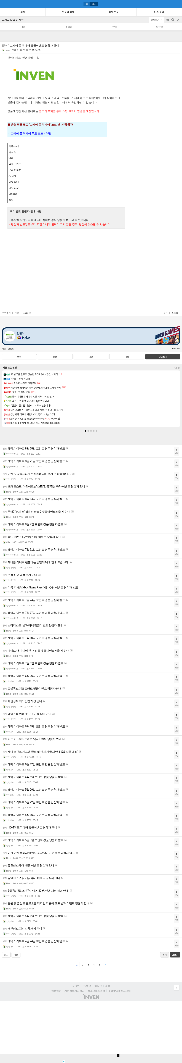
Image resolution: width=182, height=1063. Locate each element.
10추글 (113, 26)
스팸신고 (27, 313)
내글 (23, 26)
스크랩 (175, 313)
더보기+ (177, 368)
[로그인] (171, 4)
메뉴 (4, 348)
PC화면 (87, 986)
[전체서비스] (178, 4)
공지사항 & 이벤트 (13, 19)
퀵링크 (98, 986)
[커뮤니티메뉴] (4, 4)
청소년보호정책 (96, 990)
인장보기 (12, 348)
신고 (17, 313)
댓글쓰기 (163, 357)
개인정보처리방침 (74, 990)
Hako (7, 50)
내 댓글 (68, 26)
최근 (6, 955)
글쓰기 (178, 20)
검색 (164, 955)
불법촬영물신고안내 (119, 990)
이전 (91, 357)
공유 (165, 313)
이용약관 (56, 990)
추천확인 (6, 313)
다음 (127, 357)
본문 (55, 357)
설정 (107, 986)
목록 (19, 357)
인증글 (159, 26)
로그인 (76, 986)
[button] (85, 431)
